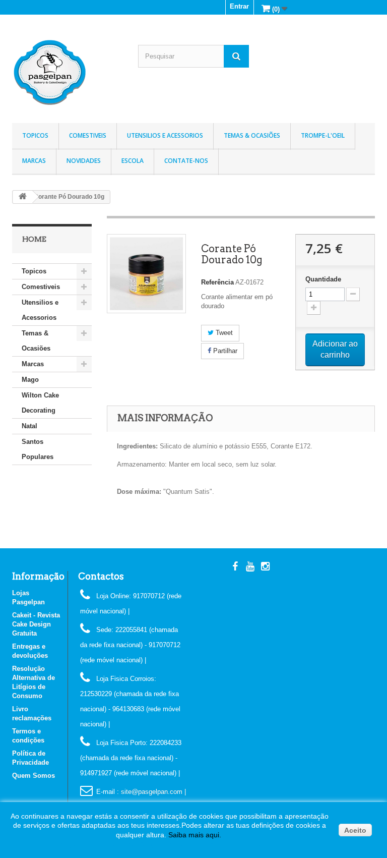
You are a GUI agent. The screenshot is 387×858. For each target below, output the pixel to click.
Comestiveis (87, 135)
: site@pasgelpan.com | (151, 791)
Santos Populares (37, 449)
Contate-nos (186, 160)
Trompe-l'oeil (323, 135)
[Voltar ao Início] (22, 197)
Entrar (239, 6)
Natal (29, 426)
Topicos (35, 135)
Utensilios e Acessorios (165, 135)
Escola (132, 160)
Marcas (34, 160)
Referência (217, 282)
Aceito (355, 830)
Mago (30, 379)
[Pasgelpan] (67, 72)
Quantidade (323, 279)
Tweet (223, 332)
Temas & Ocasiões (252, 135)
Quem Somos (33, 775)
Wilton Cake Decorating (40, 402)
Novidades (84, 160)
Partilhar (224, 351)
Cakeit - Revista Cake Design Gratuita (36, 624)
